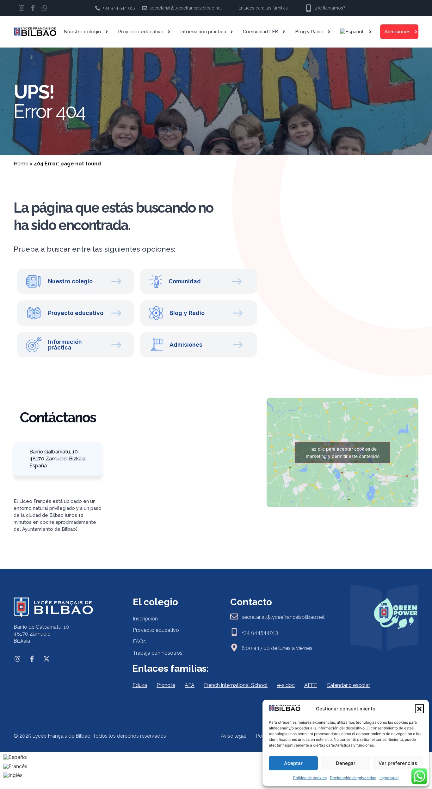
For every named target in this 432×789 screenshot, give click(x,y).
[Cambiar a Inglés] (15, 775)
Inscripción (145, 619)
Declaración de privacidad (353, 777)
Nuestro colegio (82, 32)
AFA (189, 685)
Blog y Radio (309, 32)
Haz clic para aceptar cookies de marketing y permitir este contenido (343, 452)
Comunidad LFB (260, 32)
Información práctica (203, 32)
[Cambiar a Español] (15, 756)
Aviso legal (233, 736)
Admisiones (397, 32)
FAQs (139, 641)
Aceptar (293, 763)
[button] (419, 709)
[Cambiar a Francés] (15, 766)
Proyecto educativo (141, 32)
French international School (236, 685)
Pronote (166, 685)
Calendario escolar (348, 685)
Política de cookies (310, 777)
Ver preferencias (398, 763)
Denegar (345, 763)
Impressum (389, 777)
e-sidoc (286, 685)
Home (21, 164)
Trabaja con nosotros (157, 653)
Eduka (140, 685)
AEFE (310, 685)
